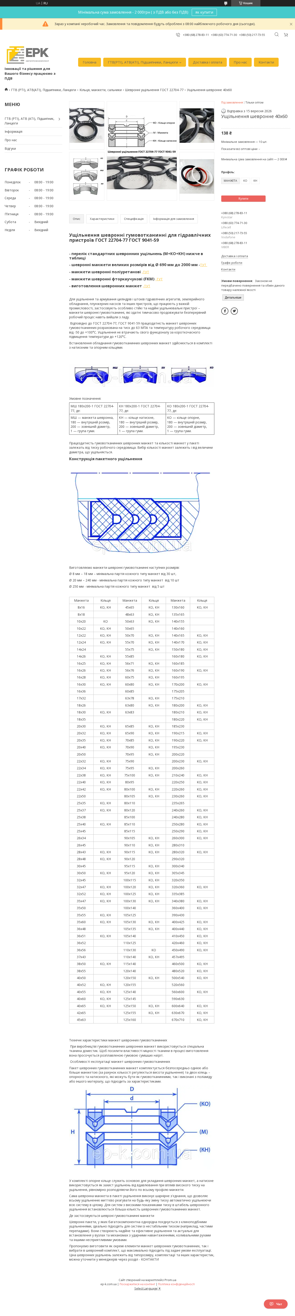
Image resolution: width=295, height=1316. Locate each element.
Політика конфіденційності (176, 1284)
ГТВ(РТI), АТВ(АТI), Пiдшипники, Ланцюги (143, 62)
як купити (204, 12)
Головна (89, 62)
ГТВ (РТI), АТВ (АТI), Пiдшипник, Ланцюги (29, 120)
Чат (279, 1304)
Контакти (266, 62)
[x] (234, 311)
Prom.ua (170, 1280)
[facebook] (224, 311)
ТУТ (203, 265)
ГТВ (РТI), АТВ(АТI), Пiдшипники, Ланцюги (43, 90)
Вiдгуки (10, 148)
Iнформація (13, 131)
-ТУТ (145, 272)
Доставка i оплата (207, 62)
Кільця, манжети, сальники (101, 90)
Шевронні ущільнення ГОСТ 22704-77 (154, 90)
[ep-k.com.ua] (27, 55)
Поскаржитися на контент (137, 1284)
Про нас (240, 62)
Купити (243, 198)
